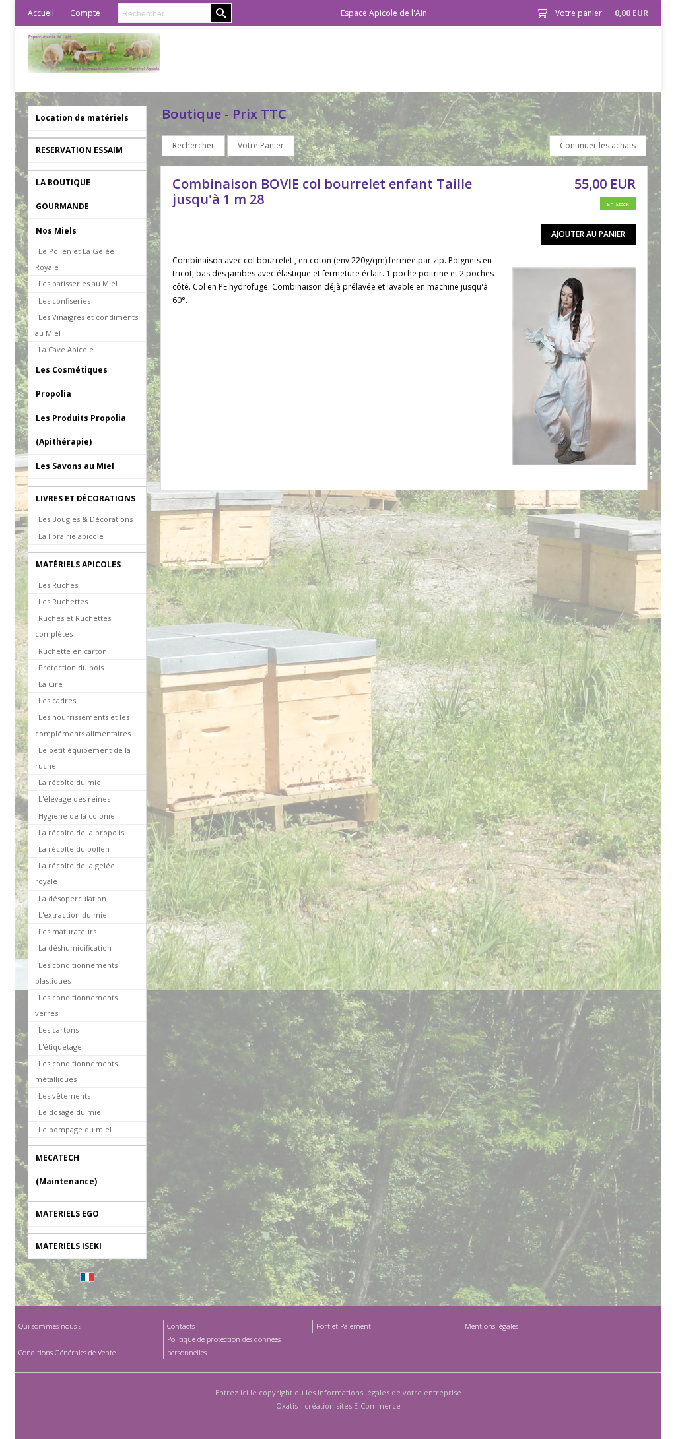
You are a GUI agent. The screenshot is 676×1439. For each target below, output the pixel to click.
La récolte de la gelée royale (75, 873)
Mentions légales (491, 1326)
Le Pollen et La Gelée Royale (74, 259)
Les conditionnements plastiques (76, 973)
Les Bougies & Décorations (85, 519)
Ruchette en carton (72, 651)
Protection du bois (71, 667)
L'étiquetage (60, 1047)
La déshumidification (75, 948)
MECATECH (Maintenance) (66, 1169)
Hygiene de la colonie (76, 816)
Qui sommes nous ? (49, 1326)
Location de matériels (82, 117)
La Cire (50, 684)
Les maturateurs (67, 931)
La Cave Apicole (66, 349)
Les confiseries (64, 300)
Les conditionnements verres (76, 1005)
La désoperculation (72, 898)
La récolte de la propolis (81, 832)
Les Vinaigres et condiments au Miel (86, 325)
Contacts (181, 1326)
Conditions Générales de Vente (67, 1352)
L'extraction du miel (73, 915)
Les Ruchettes (63, 601)
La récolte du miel (70, 782)
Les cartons (58, 1030)
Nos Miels (56, 230)
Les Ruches (58, 585)
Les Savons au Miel (75, 466)
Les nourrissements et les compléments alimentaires (83, 725)
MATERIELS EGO (67, 1213)
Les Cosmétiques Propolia (72, 381)
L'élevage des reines (74, 799)
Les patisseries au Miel (78, 283)
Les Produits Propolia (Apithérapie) (81, 429)
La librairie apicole (71, 536)
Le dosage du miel (70, 1112)
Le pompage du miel (75, 1129)
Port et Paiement (343, 1326)
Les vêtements (64, 1096)
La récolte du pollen (74, 849)
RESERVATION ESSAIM (79, 150)
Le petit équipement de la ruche (83, 758)
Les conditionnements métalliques (76, 1071)
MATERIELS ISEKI (69, 1246)
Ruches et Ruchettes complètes (73, 626)
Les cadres (57, 700)
